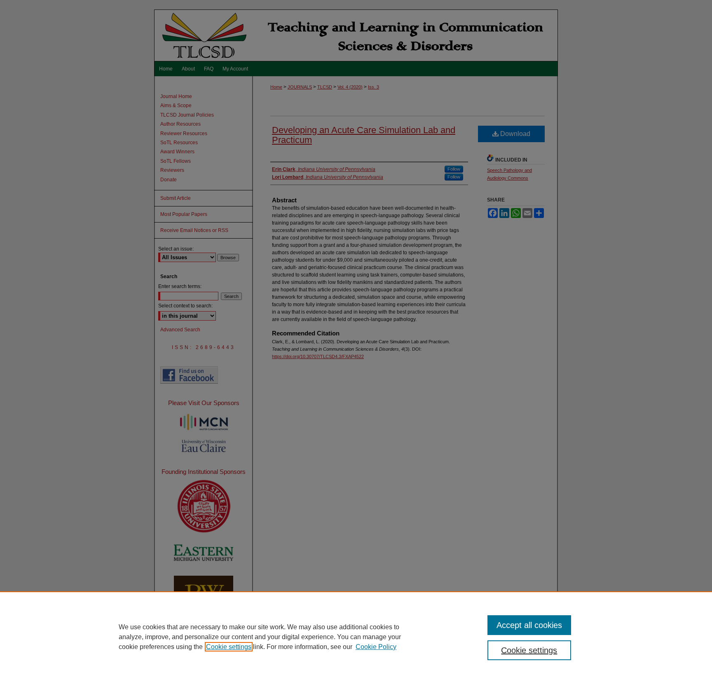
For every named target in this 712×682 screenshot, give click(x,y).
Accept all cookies (529, 625)
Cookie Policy (376, 646)
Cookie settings (228, 646)
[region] (356, 636)
